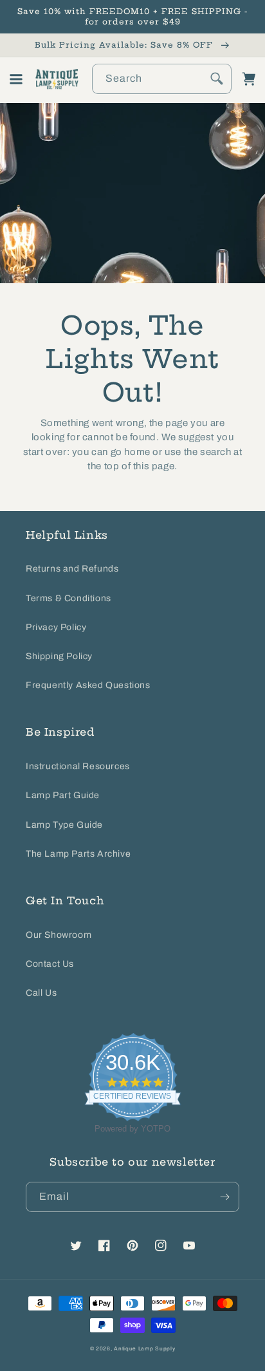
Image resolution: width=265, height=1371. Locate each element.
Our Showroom (58, 935)
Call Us (41, 993)
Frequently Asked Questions (88, 685)
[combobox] (162, 78)
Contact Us (50, 964)
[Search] (217, 78)
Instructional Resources (78, 766)
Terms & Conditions (68, 598)
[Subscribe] (224, 1197)
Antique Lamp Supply (144, 1349)
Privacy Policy (56, 627)
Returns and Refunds (72, 569)
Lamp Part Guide (63, 795)
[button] (16, 79)
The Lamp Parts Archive (78, 854)
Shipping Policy (59, 656)
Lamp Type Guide (64, 825)
